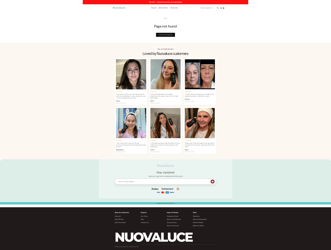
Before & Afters (163, 8)
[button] (218, 8)
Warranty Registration (206, 8)
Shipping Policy (172, 216)
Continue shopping (165, 35)
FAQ (142, 219)
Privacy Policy (172, 222)
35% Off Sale (119, 219)
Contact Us (145, 222)
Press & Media (198, 222)
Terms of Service (173, 226)
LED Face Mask (120, 222)
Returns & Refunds (174, 219)
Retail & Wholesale (200, 219)
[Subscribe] (212, 181)
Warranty (196, 216)
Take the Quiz (174, 8)
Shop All (153, 8)
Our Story (144, 216)
